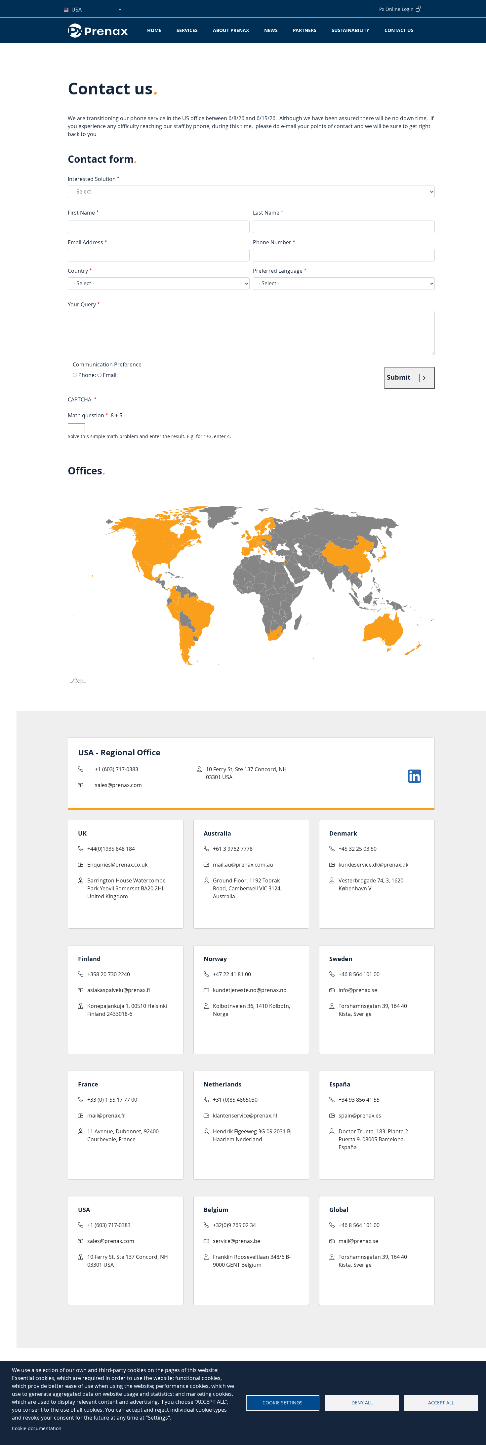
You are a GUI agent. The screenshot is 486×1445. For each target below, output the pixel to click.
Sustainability (350, 30)
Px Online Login (397, 9)
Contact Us (399, 30)
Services (187, 30)
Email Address (85, 242)
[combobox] (93, 9)
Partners (304, 30)
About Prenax (231, 30)
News (271, 30)
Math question (86, 415)
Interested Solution (92, 179)
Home (154, 30)
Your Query (82, 304)
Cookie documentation (36, 1428)
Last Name (266, 212)
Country (78, 270)
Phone (86, 375)
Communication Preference (107, 364)
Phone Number (272, 242)
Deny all (362, 1403)
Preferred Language (278, 270)
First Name (81, 212)
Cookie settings (283, 1403)
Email (109, 375)
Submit (399, 377)
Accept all (441, 1403)
